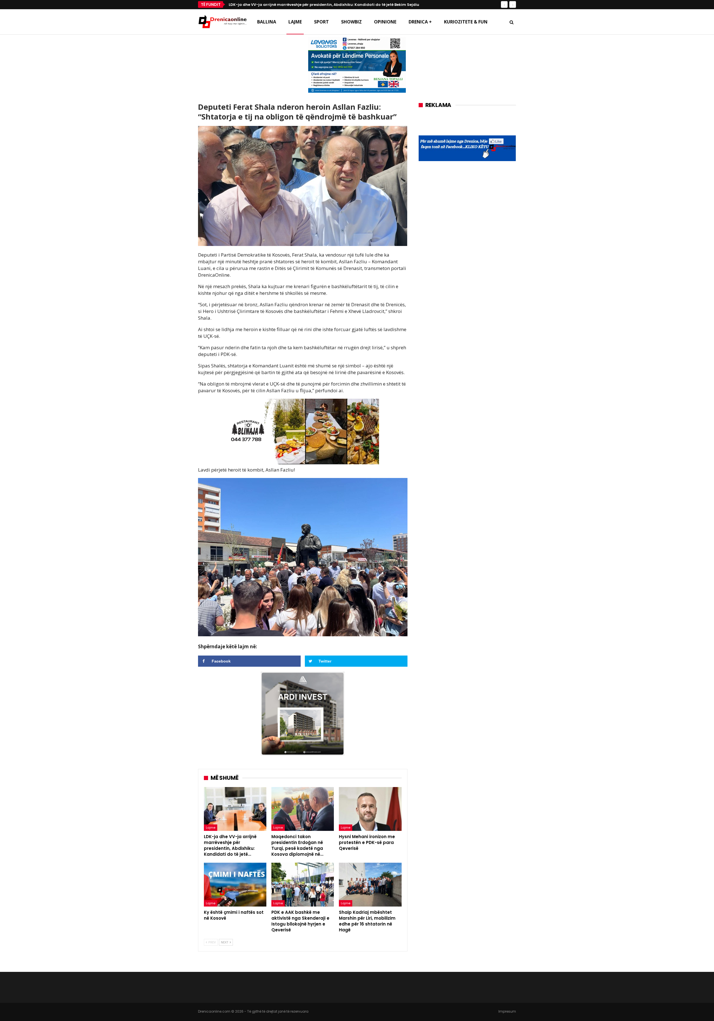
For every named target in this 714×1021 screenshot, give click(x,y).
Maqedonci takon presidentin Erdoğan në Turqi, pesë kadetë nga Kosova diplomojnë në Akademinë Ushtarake (336, 4)
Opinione (385, 22)
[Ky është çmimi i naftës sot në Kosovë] (235, 885)
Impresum (507, 1011)
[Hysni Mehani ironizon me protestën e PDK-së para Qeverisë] (370, 809)
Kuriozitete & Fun (466, 22)
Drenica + (420, 22)
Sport (321, 22)
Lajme (295, 22)
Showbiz (351, 22)
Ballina (266, 22)
